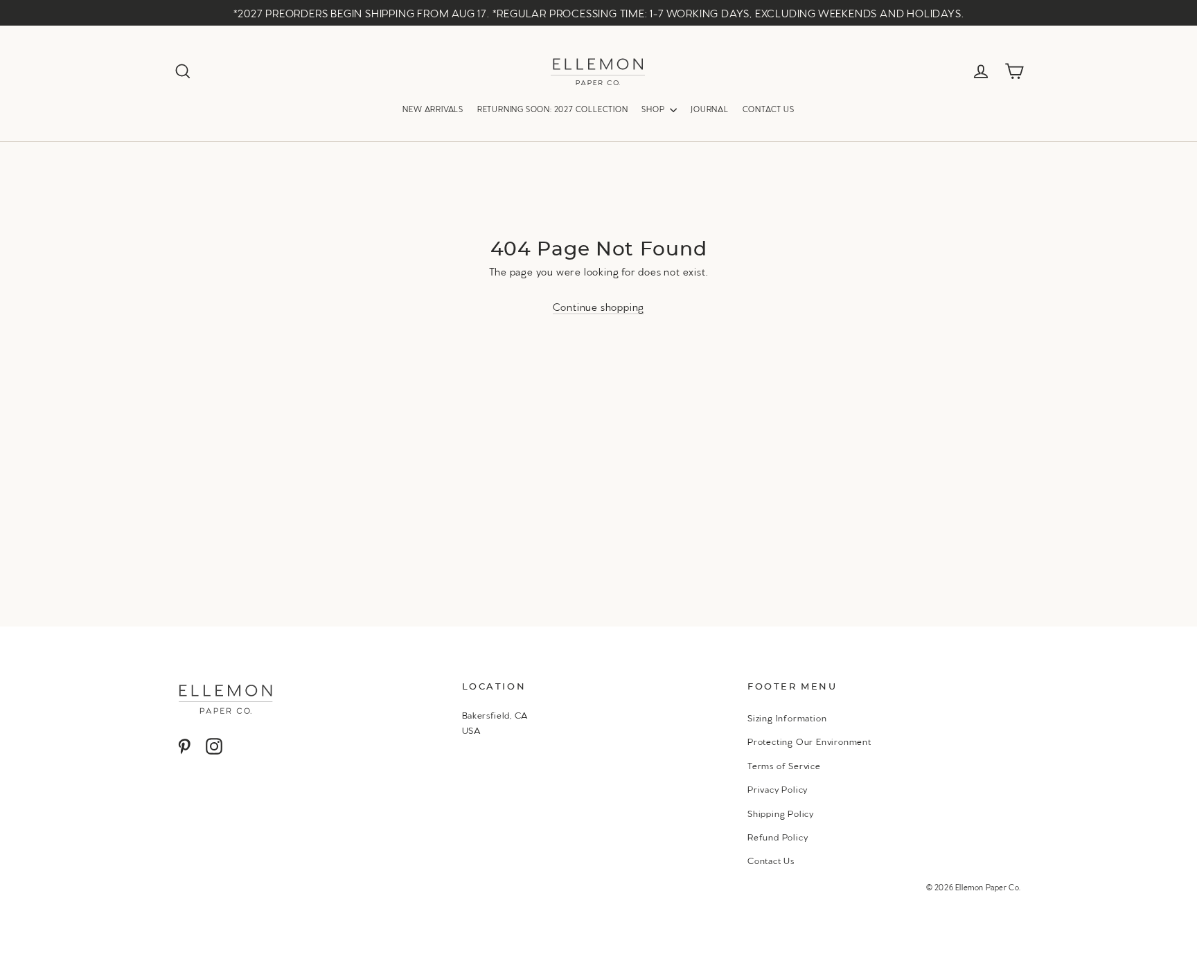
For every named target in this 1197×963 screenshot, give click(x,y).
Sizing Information (786, 717)
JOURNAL (710, 109)
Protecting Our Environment (809, 740)
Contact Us (771, 859)
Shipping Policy (780, 812)
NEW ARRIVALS (432, 109)
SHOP (653, 109)
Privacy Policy (777, 788)
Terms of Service (784, 765)
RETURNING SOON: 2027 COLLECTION (552, 109)
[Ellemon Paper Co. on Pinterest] (184, 745)
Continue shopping (599, 306)
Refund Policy (777, 836)
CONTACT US (769, 109)
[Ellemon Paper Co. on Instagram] (214, 745)
